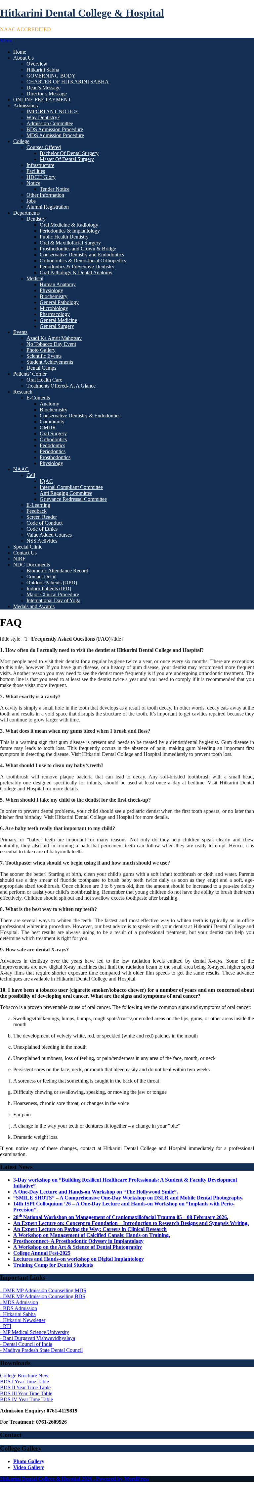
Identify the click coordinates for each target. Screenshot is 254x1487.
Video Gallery (28, 1467)
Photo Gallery (41, 350)
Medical (34, 278)
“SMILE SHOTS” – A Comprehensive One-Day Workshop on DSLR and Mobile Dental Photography (127, 1197)
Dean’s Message (43, 87)
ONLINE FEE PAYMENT (42, 99)
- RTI (5, 1326)
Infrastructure (40, 165)
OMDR (48, 427)
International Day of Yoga (53, 600)
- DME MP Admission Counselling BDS (42, 1296)
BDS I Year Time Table (24, 1381)
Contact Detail (41, 576)
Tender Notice (54, 189)
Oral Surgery (53, 433)
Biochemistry (53, 296)
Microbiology (54, 308)
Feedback (36, 511)
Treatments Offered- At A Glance (61, 386)
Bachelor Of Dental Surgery (69, 153)
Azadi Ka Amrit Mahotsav (54, 338)
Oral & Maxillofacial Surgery (70, 242)
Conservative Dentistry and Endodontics (82, 254)
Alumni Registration (47, 207)
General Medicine (58, 320)
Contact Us (25, 553)
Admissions (25, 105)
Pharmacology (55, 314)
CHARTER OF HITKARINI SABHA (67, 81)
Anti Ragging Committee (66, 493)
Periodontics (52, 451)
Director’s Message (46, 93)
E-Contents (38, 397)
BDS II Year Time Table (25, 1387)
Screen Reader (41, 517)
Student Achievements (49, 362)
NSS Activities (41, 541)
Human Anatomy (58, 284)
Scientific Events (44, 356)
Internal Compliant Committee (71, 487)
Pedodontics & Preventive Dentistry (77, 266)
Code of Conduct (44, 523)
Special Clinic (27, 547)
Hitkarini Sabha (42, 70)
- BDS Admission (18, 1308)
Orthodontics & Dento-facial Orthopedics (83, 260)
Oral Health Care (44, 380)
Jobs (31, 201)
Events (20, 332)
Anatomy (49, 403)
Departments (26, 213)
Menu (6, 40)
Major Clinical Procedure (52, 594)
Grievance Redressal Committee (73, 499)
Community (52, 421)
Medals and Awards (34, 606)
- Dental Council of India (26, 1344)
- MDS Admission (19, 1302)
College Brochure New (24, 1375)
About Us (23, 58)
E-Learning (38, 505)
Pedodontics (52, 445)
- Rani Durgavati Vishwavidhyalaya (37, 1338)
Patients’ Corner (30, 374)
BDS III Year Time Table (26, 1393)
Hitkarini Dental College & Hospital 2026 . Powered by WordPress (74, 1478)
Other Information (45, 195)
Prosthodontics (55, 457)
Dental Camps (41, 368)
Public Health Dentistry (64, 236)
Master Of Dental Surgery (67, 159)
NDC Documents (31, 564)
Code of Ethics (42, 529)
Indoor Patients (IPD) (48, 588)
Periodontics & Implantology (70, 231)
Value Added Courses (49, 535)
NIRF (19, 558)
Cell (30, 475)
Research (22, 392)
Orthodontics (53, 439)
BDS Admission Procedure (54, 129)
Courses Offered (43, 147)
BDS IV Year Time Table (26, 1399)
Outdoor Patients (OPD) (51, 582)
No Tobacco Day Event (51, 344)
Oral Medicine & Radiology (69, 225)
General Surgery (57, 326)
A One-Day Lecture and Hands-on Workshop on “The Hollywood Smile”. (95, 1192)
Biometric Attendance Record (57, 570)
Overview (36, 64)
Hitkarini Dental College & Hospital (82, 13)
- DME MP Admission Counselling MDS (43, 1290)
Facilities (35, 171)
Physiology (51, 290)
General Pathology (59, 302)
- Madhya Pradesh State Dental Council (41, 1350)
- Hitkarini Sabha (18, 1314)
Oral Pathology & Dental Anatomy (76, 272)
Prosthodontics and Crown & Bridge (78, 248)
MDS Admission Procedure (55, 135)
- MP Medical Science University (34, 1332)
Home (19, 52)
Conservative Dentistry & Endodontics (80, 415)
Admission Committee (49, 123)
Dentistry (36, 219)
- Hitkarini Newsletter (22, 1320)
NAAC (21, 469)
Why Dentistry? (43, 117)
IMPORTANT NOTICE (52, 111)
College (21, 141)
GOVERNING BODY (51, 76)
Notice (33, 183)
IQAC (46, 481)
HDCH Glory (41, 177)
